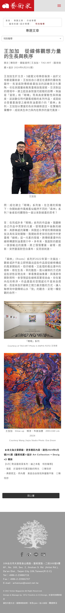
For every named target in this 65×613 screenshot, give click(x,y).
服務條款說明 (22, 603)
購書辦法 (53, 603)
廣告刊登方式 (9, 603)
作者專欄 (31, 21)
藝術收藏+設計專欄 (19, 24)
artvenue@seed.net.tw (25, 583)
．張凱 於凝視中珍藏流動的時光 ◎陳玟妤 (27, 468)
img (22, 554)
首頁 (8, 21)
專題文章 (18, 21)
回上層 (31, 495)
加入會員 (43, 603)
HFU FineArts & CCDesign (35, 595)
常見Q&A (34, 603)
